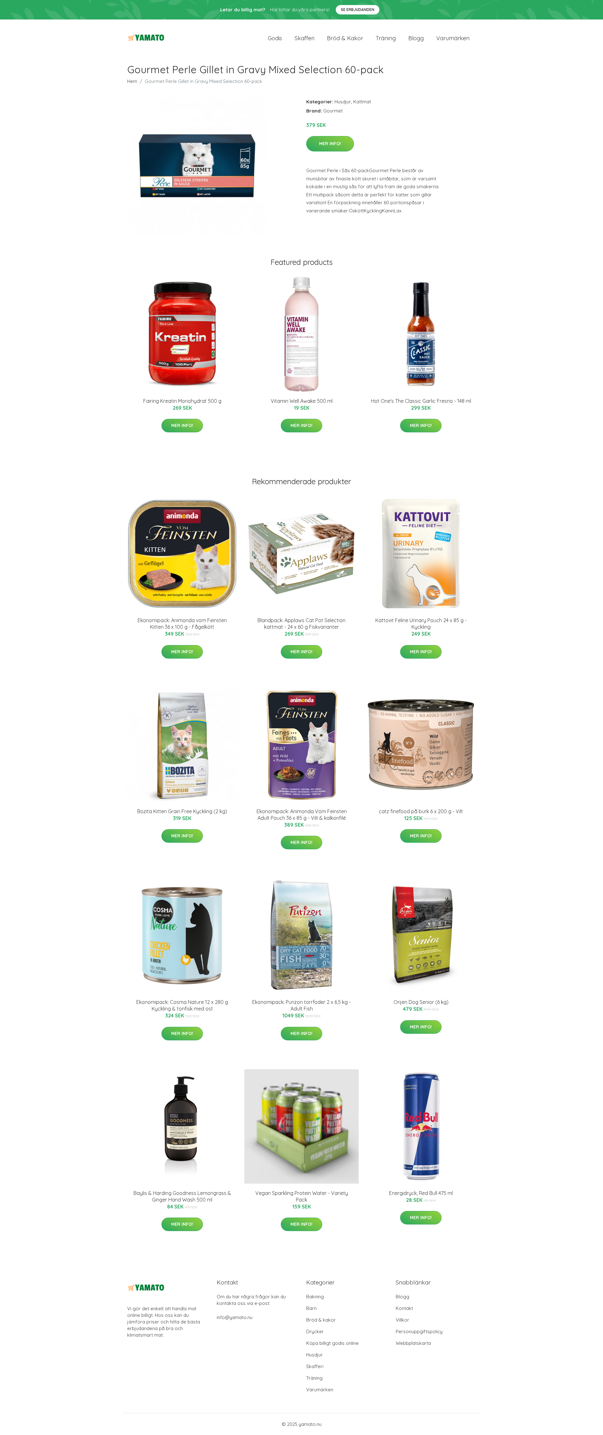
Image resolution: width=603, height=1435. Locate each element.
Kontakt (404, 1308)
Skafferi (304, 38)
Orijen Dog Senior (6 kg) (421, 1002)
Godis (275, 38)
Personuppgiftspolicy (419, 1331)
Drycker (315, 1331)
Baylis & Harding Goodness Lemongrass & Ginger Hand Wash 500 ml (182, 1196)
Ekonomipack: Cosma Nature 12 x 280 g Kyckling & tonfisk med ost (182, 1005)
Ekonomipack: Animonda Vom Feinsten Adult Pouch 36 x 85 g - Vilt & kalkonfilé (302, 814)
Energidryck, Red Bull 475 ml (421, 1193)
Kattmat (362, 102)
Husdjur (342, 102)
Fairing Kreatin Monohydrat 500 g (182, 401)
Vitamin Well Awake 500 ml (302, 401)
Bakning (315, 1297)
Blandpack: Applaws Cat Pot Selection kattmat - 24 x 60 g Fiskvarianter (301, 623)
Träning (386, 38)
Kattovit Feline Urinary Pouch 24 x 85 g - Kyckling (421, 623)
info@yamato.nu (235, 1317)
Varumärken (453, 38)
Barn (311, 1308)
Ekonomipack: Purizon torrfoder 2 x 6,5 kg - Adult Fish (301, 1005)
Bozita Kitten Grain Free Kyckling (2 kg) (182, 811)
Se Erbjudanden (357, 9)
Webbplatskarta (413, 1343)
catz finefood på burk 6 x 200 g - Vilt (421, 811)
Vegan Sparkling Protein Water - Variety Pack (301, 1196)
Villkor (402, 1320)
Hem (132, 81)
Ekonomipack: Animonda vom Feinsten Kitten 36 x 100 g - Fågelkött (182, 623)
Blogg (416, 38)
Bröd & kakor (345, 38)
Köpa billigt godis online (332, 1343)
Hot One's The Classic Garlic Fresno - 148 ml (421, 401)
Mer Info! (330, 143)
